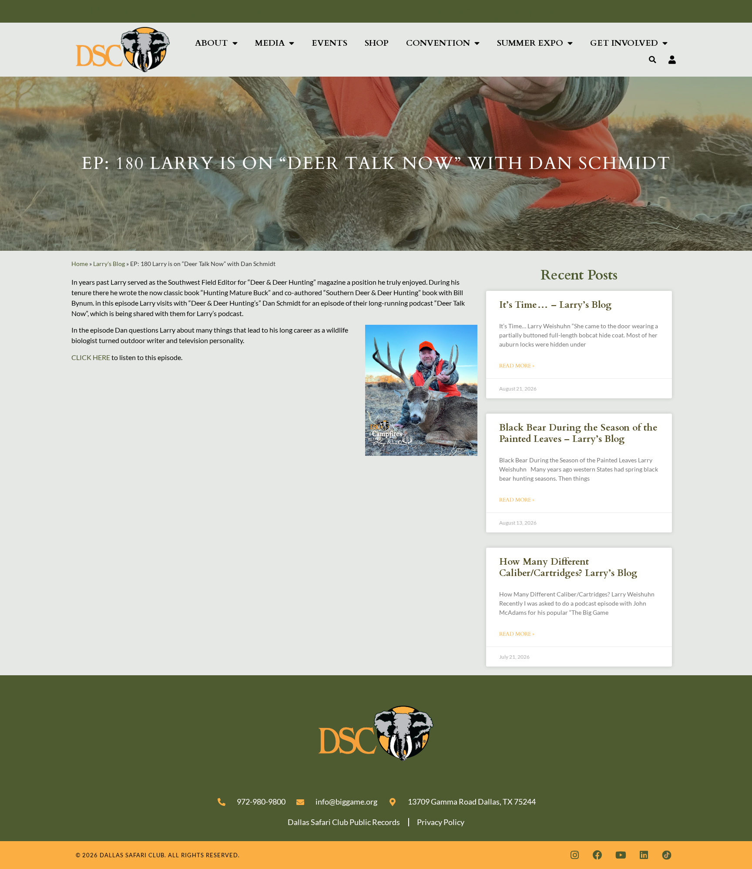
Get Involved (624, 43)
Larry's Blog (109, 263)
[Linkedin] (643, 855)
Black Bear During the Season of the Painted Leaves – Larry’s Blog (578, 433)
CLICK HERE (90, 357)
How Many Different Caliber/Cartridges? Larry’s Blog (568, 567)
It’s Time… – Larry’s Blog (555, 305)
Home (79, 263)
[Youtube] (620, 855)
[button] (652, 59)
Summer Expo (530, 43)
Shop (377, 43)
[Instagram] (574, 855)
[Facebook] (597, 855)
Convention (438, 43)
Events (329, 43)
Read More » (516, 365)
